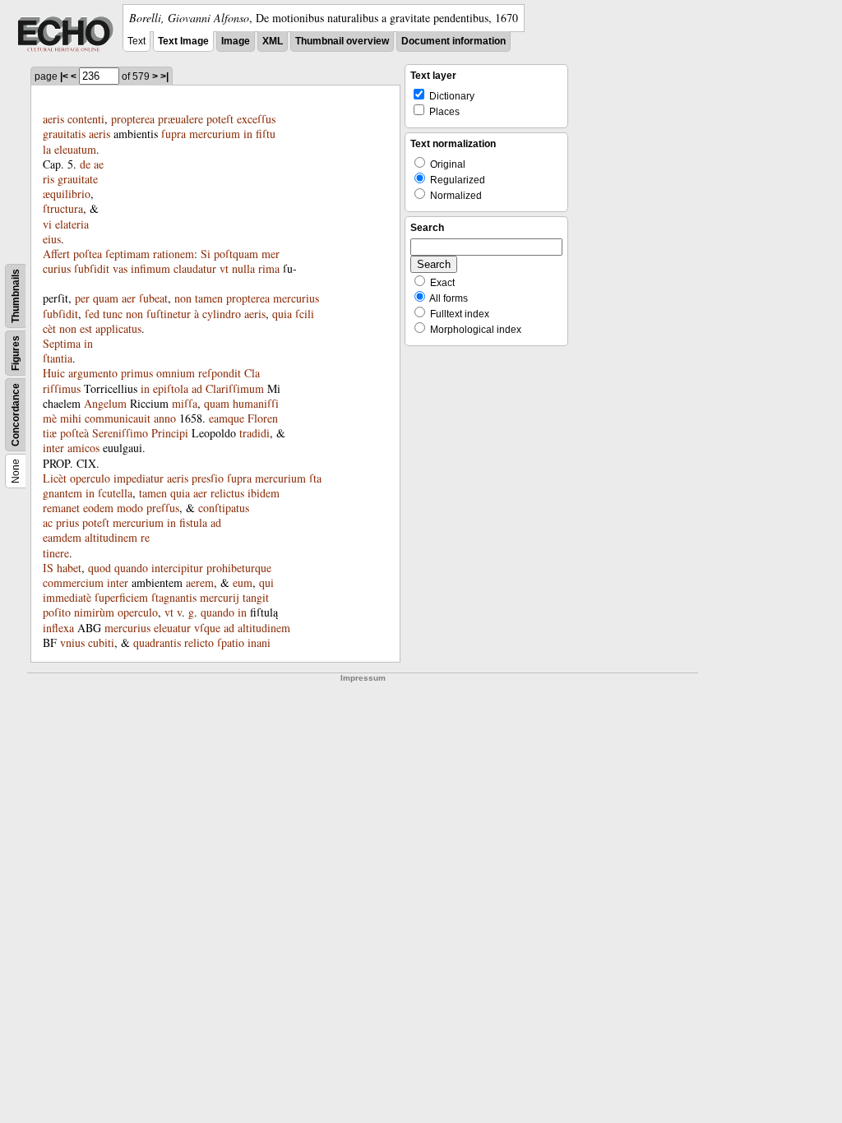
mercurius (296, 298)
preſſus (162, 507)
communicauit (117, 418)
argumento (93, 373)
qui (266, 582)
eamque (226, 418)
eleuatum (75, 149)
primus (137, 373)
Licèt (55, 478)
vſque (207, 627)
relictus (227, 493)
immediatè (67, 597)
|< (64, 76)
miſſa (184, 403)
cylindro (221, 313)
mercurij (219, 597)
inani (259, 642)
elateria (72, 224)
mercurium (214, 133)
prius (67, 522)
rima (269, 268)
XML (272, 41)
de (85, 164)
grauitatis (64, 133)
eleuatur (172, 627)
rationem (173, 253)
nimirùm (94, 612)
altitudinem (111, 537)
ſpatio (230, 642)
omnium (175, 373)
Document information (453, 41)
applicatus (118, 328)
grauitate (78, 179)
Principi (169, 433)
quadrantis (157, 642)
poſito (57, 612)
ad (197, 388)
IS (48, 567)
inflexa (58, 627)
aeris (53, 119)
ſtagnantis (174, 597)
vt (224, 268)
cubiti (101, 642)
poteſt (220, 119)
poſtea (87, 253)
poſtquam (236, 253)
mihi (70, 418)
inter (53, 447)
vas (120, 268)
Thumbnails (15, 296)
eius (52, 239)
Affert (56, 253)
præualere (180, 119)
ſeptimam (127, 253)
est (86, 328)
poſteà (74, 433)
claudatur (194, 268)
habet (69, 567)
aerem (200, 582)
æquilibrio (66, 193)
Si (205, 253)
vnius (72, 642)
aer (129, 298)
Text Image (183, 41)
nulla (243, 268)
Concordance (15, 414)
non (183, 298)
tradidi (254, 433)
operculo (90, 478)
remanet (61, 507)
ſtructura (63, 208)
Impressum (363, 677)
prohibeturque (238, 567)
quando (131, 567)
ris (48, 179)
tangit (256, 597)
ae (99, 164)
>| (164, 76)
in (247, 133)
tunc (113, 313)
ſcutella (115, 493)
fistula (193, 522)
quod (99, 567)
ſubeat (153, 298)
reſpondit (219, 373)
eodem (98, 507)
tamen (209, 298)
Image (235, 41)
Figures (15, 353)
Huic (54, 373)
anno (165, 418)
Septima (62, 343)
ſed (92, 313)
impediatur (138, 478)
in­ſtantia (68, 350)
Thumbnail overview (342, 41)
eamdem (62, 537)
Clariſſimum (235, 388)
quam (105, 298)
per (82, 298)
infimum (150, 268)
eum (242, 582)
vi (47, 224)
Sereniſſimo (120, 433)
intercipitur (177, 567)
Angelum (105, 403)
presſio (208, 478)
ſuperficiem (121, 597)
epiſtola (170, 388)
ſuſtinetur (168, 313)
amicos (83, 447)
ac (48, 522)
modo (130, 507)
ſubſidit (91, 268)
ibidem (264, 493)
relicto (199, 642)
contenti (85, 119)
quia (282, 313)
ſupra (173, 133)
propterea (133, 119)
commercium (73, 582)
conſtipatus (223, 507)
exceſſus (256, 119)
